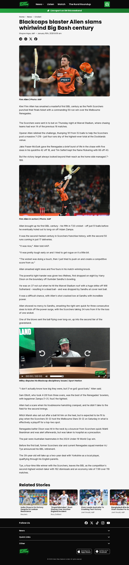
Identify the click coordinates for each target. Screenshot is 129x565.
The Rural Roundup (80, 4)
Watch (61, 4)
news (29, 17)
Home (22, 17)
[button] (42, 353)
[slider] (64, 372)
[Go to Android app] (102, 551)
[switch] (46, 376)
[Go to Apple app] (84, 551)
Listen (50, 4)
